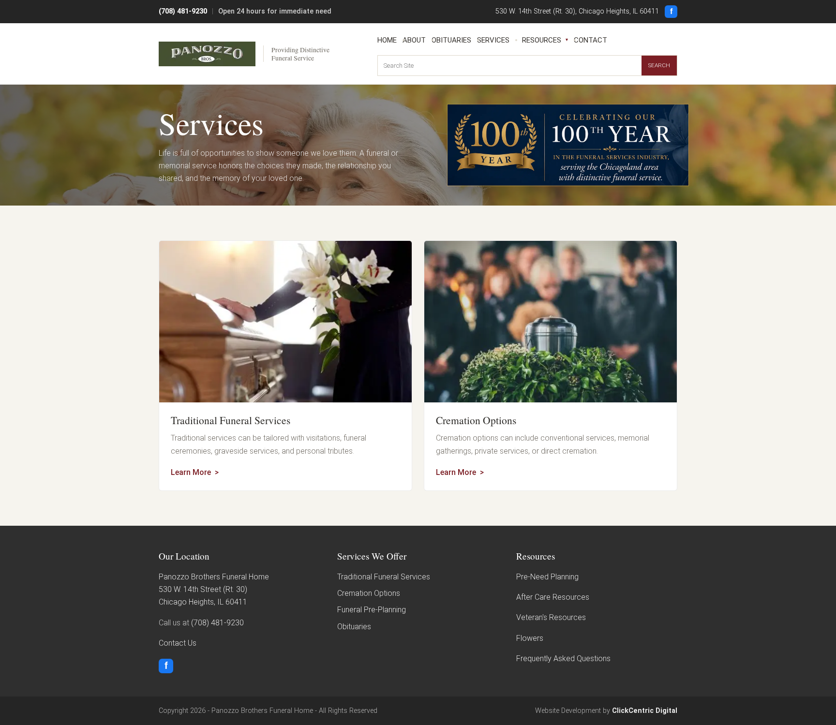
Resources (541, 40)
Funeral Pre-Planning (371, 609)
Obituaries (451, 40)
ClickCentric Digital (644, 711)
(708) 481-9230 (183, 11)
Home (387, 40)
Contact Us (177, 643)
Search (659, 65)
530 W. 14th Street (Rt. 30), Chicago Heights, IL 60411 (577, 11)
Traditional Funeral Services (230, 420)
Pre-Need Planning (547, 576)
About (414, 40)
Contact (590, 40)
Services (493, 40)
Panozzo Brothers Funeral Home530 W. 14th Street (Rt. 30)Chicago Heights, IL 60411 (214, 589)
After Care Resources (552, 597)
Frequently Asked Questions (563, 658)
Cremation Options (476, 420)
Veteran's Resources (551, 617)
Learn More (191, 472)
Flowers (529, 638)
